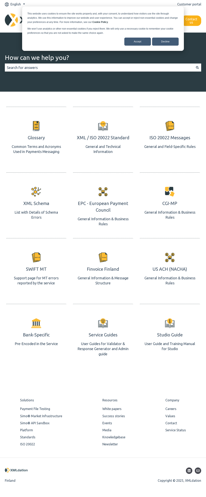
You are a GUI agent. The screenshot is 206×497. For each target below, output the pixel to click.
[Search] (197, 68)
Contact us (191, 20)
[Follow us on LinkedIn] (189, 470)
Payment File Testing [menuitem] (35, 409)
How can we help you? (37, 57)
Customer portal (189, 4)
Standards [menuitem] (27, 437)
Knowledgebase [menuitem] (113, 437)
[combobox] (99, 68)
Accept (137, 41)
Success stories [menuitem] (113, 416)
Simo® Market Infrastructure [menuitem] (41, 416)
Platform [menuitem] (26, 430)
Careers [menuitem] (170, 409)
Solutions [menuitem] (27, 400)
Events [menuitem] (107, 423)
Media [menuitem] (106, 430)
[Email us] (198, 470)
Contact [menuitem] (171, 423)
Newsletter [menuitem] (110, 444)
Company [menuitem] (172, 400)
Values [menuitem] (170, 416)
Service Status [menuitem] (175, 430)
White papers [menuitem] (112, 409)
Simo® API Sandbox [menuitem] (34, 423)
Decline (165, 41)
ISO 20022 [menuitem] (27, 444)
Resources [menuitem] (109, 400)
